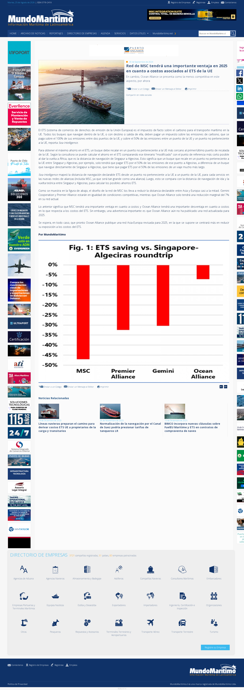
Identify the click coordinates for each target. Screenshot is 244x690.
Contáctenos (17, 665)
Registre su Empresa (215, 647)
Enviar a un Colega (140, 88)
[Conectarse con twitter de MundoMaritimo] (239, 80)
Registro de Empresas (39, 665)
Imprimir (192, 88)
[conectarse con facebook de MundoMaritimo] (239, 72)
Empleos (73, 665)
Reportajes (56, 33)
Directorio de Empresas (82, 33)
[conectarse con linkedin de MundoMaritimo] (239, 88)
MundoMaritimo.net (163, 33)
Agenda (105, 33)
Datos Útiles (137, 33)
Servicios (120, 33)
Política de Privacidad (17, 684)
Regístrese (59, 665)
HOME (13, 33)
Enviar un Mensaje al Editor (168, 88)
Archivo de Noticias (33, 33)
